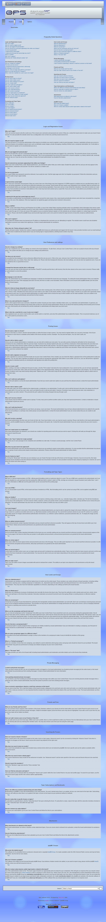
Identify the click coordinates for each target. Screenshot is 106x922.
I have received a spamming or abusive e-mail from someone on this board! (73, 63)
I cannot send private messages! (62, 60)
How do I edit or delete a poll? (12, 86)
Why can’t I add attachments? (12, 89)
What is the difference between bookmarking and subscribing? (69, 87)
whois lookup (26, 872)
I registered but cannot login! (12, 51)
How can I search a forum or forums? (63, 75)
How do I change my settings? (12, 63)
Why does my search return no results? (64, 77)
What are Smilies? (9, 106)
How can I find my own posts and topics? (64, 82)
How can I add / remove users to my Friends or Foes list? (68, 70)
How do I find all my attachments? (62, 97)
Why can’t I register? (10, 56)
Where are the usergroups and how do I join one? (66, 48)
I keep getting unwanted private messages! (64, 61)
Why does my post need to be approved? (15, 96)
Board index (14, 27)
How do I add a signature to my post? (14, 81)
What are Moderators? (59, 45)
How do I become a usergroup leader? (63, 50)
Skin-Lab (61, 897)
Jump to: (59, 888)
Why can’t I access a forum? (12, 88)
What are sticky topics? (11, 112)
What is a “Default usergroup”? (61, 53)
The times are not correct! (11, 65)
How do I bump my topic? (11, 97)
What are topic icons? (10, 115)
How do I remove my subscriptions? (63, 90)
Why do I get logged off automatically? (14, 46)
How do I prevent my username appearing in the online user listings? (22, 48)
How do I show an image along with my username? (18, 69)
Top (8, 136)
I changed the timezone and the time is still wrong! (17, 66)
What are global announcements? (13, 109)
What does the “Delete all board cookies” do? (16, 57)
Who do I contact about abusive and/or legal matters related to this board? (72, 106)
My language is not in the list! (12, 68)
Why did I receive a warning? (12, 91)
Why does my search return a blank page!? (65, 79)
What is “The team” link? (60, 54)
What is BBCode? (9, 103)
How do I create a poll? (11, 83)
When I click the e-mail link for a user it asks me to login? (19, 72)
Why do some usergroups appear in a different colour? (67, 51)
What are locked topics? (11, 114)
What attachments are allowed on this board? (65, 96)
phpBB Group (51, 852)
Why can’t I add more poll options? (13, 84)
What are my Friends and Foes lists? (63, 68)
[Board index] (28, 11)
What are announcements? (12, 111)
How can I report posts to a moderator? (15, 92)
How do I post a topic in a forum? (13, 78)
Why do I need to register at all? (13, 45)
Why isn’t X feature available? (61, 105)
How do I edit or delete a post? (12, 80)
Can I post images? (10, 107)
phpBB (47, 900)
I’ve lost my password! (10, 50)
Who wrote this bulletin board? (61, 103)
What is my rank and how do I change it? (15, 71)
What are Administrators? (60, 43)
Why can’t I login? (9, 43)
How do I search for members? (62, 80)
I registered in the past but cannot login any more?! (18, 53)
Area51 (96, 861)
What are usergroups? (59, 46)
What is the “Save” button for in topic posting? (16, 94)
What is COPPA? (9, 54)
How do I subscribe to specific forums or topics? (66, 89)
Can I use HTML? (9, 104)
